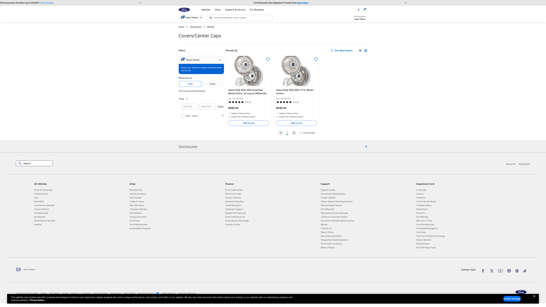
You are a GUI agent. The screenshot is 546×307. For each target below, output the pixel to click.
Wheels (210, 26)
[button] (176, 185)
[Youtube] (500, 271)
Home (181, 26)
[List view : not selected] (360, 50)
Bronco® (511, 164)
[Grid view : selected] (365, 50)
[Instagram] (509, 271)
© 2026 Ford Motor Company (27, 293)
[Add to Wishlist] (268, 59)
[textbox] (34, 163)
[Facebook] (484, 271)
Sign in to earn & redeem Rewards (192, 91)
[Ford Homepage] (521, 292)
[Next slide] (405, 3)
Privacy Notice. (37, 300)
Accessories (195, 26)
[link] (43, 293)
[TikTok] (525, 271)
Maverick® (524, 164)
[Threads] (517, 271)
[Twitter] (492, 271)
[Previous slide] (140, 3)
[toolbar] (273, 3)
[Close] (534, 298)
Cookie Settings (512, 298)
